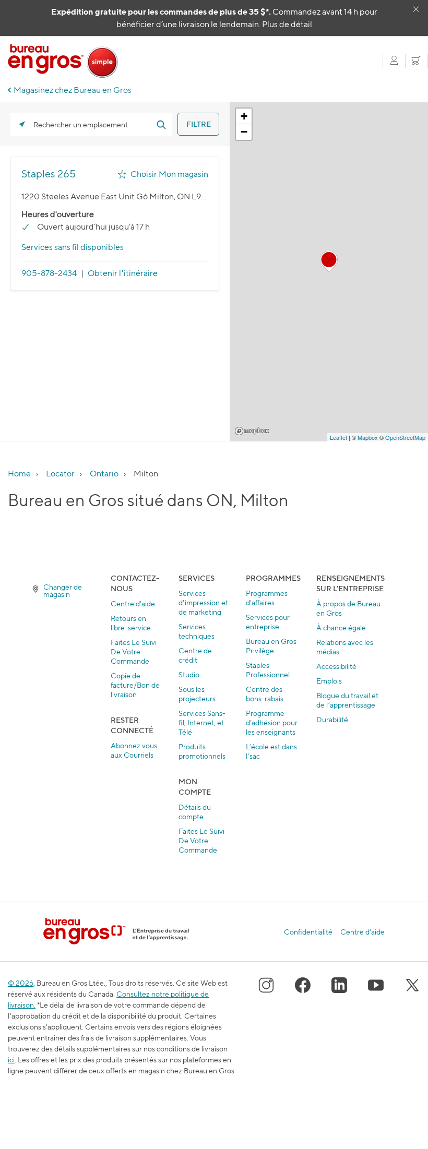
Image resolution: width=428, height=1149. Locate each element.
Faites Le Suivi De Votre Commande (134, 651)
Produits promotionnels (202, 751)
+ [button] (244, 116)
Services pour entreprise (268, 622)
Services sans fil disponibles (72, 247)
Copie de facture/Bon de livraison (135, 685)
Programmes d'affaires (267, 598)
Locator (60, 473)
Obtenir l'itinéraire (123, 273)
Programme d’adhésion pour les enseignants (272, 722)
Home (19, 473)
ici (11, 1059)
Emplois (329, 680)
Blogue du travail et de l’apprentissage (347, 700)
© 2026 (20, 982)
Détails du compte (195, 812)
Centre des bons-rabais (264, 694)
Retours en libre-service (131, 623)
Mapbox (252, 431)
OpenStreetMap (405, 437)
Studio (189, 674)
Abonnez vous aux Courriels (134, 750)
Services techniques (197, 631)
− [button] (244, 131)
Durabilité (332, 719)
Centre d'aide (133, 603)
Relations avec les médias (344, 647)
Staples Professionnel (268, 670)
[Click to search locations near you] (21, 124)
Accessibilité (336, 666)
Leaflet (338, 437)
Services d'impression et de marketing (203, 602)
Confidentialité (308, 932)
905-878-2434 (49, 273)
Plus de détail (287, 24)
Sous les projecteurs (197, 694)
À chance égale (341, 627)
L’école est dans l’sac (271, 751)
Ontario (104, 473)
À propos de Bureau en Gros (348, 608)
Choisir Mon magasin (169, 174)
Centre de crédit (195, 655)
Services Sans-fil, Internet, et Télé (202, 722)
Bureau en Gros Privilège (271, 646)
